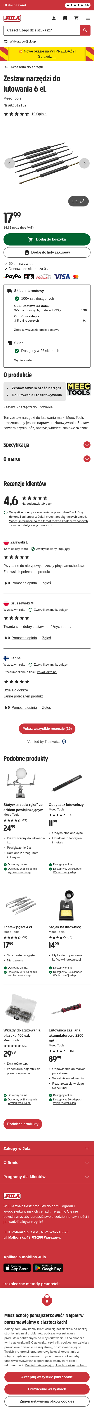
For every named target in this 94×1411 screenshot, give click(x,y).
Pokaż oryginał (47, 672)
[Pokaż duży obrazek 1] (47, 163)
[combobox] (47, 30)
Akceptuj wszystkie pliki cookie (47, 1377)
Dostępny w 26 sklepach (67, 870)
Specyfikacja (16, 444)
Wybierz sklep (23, 360)
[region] (47, 1349)
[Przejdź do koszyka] (76, 18)
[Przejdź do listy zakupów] (65, 18)
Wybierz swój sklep (23, 41)
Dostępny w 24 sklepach (67, 974)
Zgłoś (46, 583)
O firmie (10, 1163)
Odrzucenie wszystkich (47, 1389)
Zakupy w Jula (16, 1148)
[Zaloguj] (54, 18)
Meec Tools (12, 98)
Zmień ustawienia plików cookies (47, 1401)
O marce (11, 458)
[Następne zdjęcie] (84, 163)
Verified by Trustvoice (44, 741)
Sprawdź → (47, 56)
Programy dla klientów (24, 1177)
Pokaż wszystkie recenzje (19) (47, 728)
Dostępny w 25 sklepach (22, 870)
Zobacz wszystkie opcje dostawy (36, 329)
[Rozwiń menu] (88, 18)
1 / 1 (75, 201)
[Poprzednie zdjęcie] (9, 163)
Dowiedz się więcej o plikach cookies (50, 1365)
